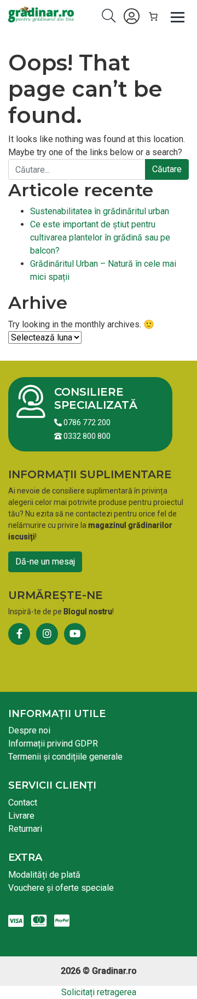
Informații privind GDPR (53, 743)
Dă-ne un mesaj (45, 561)
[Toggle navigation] (178, 16)
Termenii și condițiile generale (65, 756)
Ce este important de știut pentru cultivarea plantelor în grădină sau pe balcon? (100, 237)
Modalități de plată (44, 874)
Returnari (25, 829)
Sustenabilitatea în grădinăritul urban (99, 211)
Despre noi (29, 730)
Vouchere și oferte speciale (61, 888)
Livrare (21, 815)
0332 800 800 (86, 436)
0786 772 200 (86, 422)
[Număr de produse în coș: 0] (153, 16)
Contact (22, 802)
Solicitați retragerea (98, 992)
